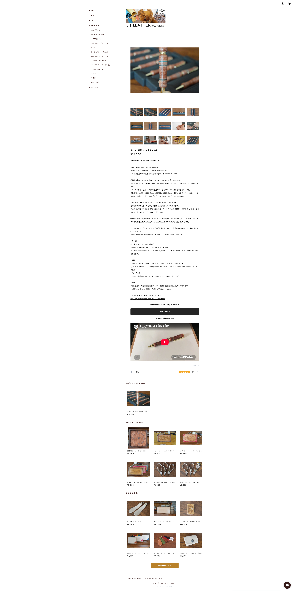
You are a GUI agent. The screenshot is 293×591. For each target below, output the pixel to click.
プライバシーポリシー (134, 578)
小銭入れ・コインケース (99, 43)
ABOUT (92, 16)
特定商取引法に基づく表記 (153, 578)
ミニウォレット (96, 39)
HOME (92, 11)
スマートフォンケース (98, 61)
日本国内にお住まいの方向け (165, 318)
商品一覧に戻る (164, 565)
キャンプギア (95, 82)
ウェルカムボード (97, 69)
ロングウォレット (97, 30)
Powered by (162, 587)
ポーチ (93, 74)
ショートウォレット (97, 34)
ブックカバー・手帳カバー (100, 52)
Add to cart (165, 311)
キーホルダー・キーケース (100, 65)
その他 (93, 78)
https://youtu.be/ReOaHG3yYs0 (159, 222)
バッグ (93, 47)
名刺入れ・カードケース (99, 56)
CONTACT (93, 87)
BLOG (91, 21)
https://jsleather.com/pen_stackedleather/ (147, 299)
